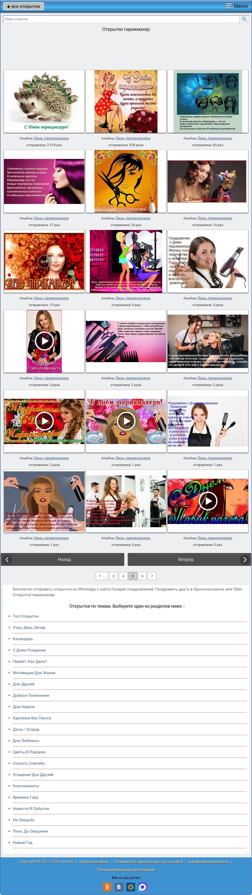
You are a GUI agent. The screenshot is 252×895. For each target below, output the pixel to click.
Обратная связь (94, 861)
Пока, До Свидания (30, 831)
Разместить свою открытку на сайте (149, 861)
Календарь (23, 638)
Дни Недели (24, 706)
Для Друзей (23, 684)
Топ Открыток (26, 616)
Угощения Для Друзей (33, 774)
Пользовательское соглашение (126, 869)
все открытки (23, 6)
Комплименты (26, 786)
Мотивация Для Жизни (34, 672)
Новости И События (31, 808)
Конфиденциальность (209, 861)
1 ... (102, 576)
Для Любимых (26, 740)
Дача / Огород (26, 729)
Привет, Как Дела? (30, 661)
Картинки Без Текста (32, 718)
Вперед (185, 559)
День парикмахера (51, 138)
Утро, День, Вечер (29, 627)
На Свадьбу (23, 820)
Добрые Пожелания (31, 695)
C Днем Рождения (29, 650)
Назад (64, 559)
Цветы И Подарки (29, 752)
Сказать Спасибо (29, 763)
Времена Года (25, 797)
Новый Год (22, 842)
